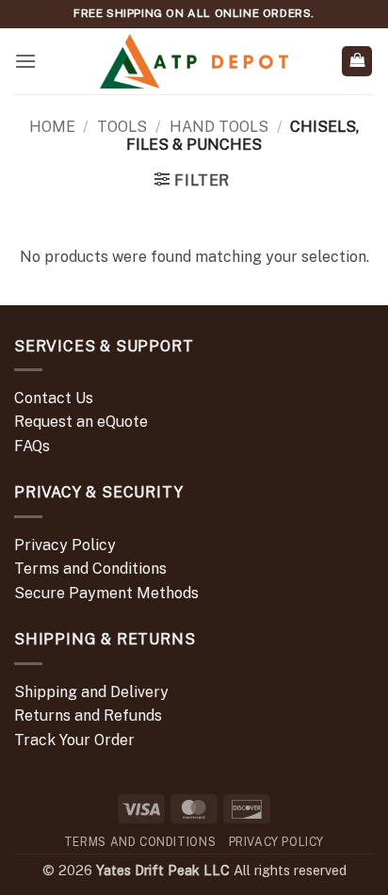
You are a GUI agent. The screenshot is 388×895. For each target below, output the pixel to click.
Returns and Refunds (88, 715)
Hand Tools (219, 127)
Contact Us (53, 398)
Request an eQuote (81, 422)
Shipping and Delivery (91, 692)
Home (52, 127)
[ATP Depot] (194, 62)
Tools (122, 127)
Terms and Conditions (90, 569)
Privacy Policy (65, 545)
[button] (25, 61)
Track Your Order (74, 740)
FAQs (32, 446)
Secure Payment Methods (106, 593)
